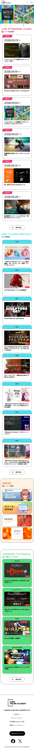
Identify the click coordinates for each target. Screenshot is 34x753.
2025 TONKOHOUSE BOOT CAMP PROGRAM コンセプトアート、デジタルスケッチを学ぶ (16, 348)
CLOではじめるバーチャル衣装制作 (15, 290)
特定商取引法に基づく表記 (17, 721)
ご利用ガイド (17, 714)
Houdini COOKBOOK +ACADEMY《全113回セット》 (16, 581)
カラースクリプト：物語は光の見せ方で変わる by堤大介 (16, 376)
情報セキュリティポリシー (17, 725)
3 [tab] (16, 25)
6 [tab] (23, 25)
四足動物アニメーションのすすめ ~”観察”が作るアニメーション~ (16, 217)
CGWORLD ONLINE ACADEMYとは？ (17, 710)
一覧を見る (18, 227)
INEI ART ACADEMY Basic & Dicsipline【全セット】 (17, 610)
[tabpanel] (17, 14)
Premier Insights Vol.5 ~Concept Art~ (17, 91)
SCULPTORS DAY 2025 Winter (14, 318)
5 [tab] (21, 25)
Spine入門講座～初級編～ (12, 638)
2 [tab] (13, 25)
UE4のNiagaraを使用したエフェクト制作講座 (16, 668)
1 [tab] (10, 25)
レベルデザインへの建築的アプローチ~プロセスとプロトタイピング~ (16, 123)
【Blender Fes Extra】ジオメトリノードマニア (16, 433)
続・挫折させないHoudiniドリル (14, 185)
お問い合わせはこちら (17, 733)
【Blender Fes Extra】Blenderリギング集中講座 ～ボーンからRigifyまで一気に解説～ (16, 405)
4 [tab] (18, 25)
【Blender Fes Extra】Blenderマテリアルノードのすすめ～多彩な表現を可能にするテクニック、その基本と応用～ (16, 462)
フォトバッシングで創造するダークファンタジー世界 (16, 60)
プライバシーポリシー (17, 718)
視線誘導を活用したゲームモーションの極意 (16, 154)
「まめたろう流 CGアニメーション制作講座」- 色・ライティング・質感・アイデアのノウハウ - (16, 263)
